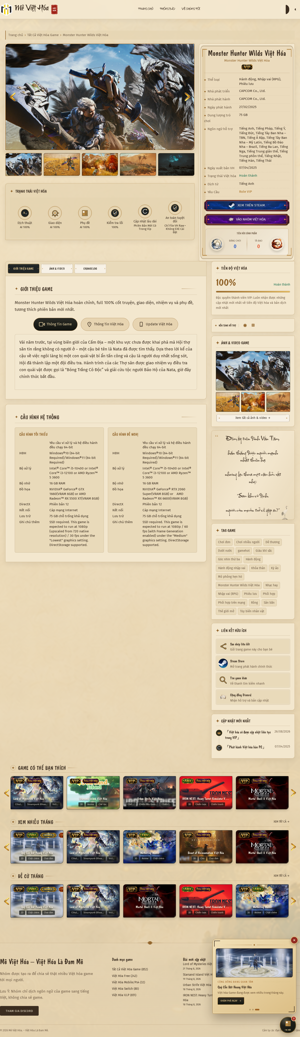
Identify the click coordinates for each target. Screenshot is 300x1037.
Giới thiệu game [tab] (23, 268)
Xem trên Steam (251, 205)
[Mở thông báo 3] (258, 1009)
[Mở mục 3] (100, 164)
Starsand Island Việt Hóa (199, 975)
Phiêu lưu (250, 594)
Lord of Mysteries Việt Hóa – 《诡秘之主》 (211, 964)
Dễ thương (273, 542)
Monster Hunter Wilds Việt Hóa (239, 585)
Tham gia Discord (19, 1011)
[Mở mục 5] (176, 164)
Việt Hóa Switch (122, 989)
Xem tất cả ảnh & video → (252, 418)
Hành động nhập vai (231, 568)
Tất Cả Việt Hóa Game (43, 35)
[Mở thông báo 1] (251, 1009)
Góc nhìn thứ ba (229, 559)
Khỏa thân (258, 568)
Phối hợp (269, 594)
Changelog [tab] (90, 268)
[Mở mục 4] (138, 164)
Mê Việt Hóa (32, 9)
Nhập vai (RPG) (228, 594)
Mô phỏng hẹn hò (230, 577)
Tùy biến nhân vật (252, 611)
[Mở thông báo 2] (256, 1009)
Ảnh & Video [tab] (57, 268)
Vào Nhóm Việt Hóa (251, 219)
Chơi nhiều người (248, 542)
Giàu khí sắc (264, 551)
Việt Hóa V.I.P (120, 995)
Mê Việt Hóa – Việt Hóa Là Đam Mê (41, 961)
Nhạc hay (272, 585)
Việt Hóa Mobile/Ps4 (125, 982)
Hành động (253, 559)
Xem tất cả (281, 821)
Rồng (254, 603)
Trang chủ (15, 35)
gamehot (244, 551)
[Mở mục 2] (62, 164)
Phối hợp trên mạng (231, 603)
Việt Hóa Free (121, 976)
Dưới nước (225, 551)
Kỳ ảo (274, 568)
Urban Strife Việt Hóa (197, 985)
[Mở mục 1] (23, 164)
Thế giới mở (226, 611)
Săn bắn (269, 603)
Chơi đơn (224, 542)
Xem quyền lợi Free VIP (235, 1000)
